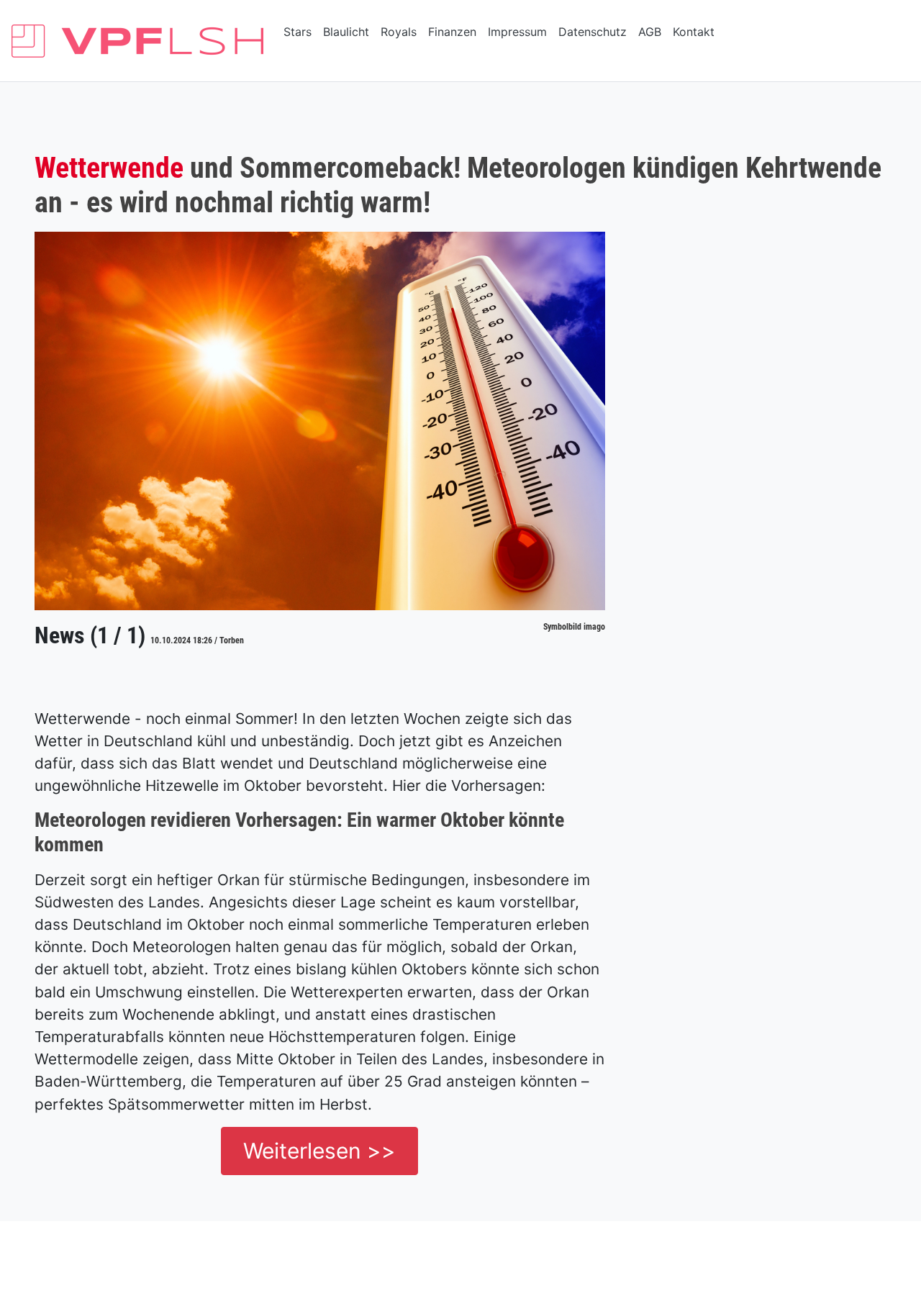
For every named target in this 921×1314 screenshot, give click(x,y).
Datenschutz (592, 31)
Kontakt (693, 31)
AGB (649, 31)
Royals (399, 31)
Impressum (517, 31)
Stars (297, 31)
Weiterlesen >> (319, 1151)
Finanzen (452, 31)
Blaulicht (346, 31)
